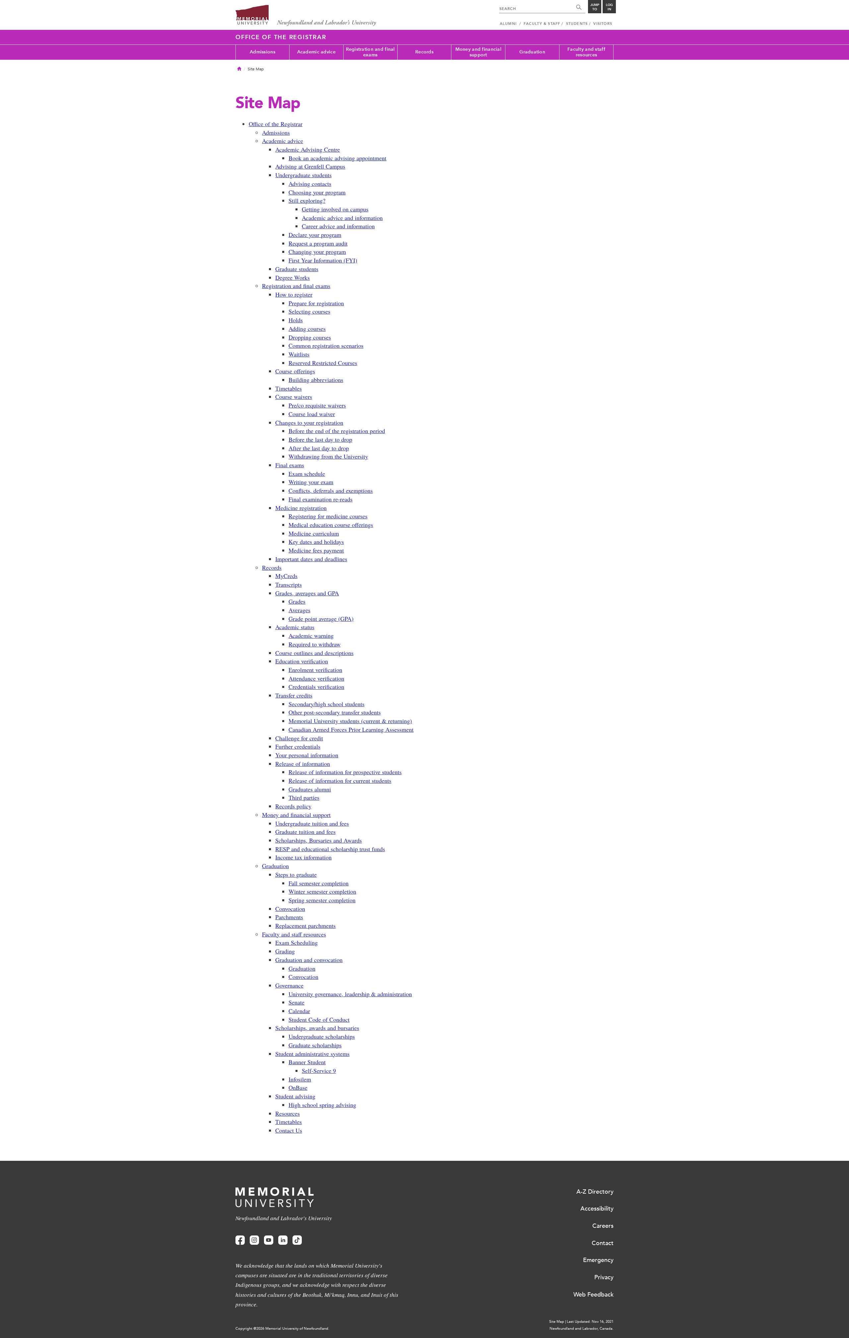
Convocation (290, 909)
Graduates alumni (310, 789)
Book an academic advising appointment (337, 158)
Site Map (556, 1321)
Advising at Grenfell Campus (310, 166)
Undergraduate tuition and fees (312, 823)
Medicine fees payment (316, 550)
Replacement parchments (305, 925)
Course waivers (293, 397)
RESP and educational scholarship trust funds (330, 849)
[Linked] (283, 1240)
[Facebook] (240, 1240)
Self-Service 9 (319, 1071)
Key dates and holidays (316, 542)
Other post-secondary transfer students (335, 712)
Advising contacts (310, 183)
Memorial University (305, 16)
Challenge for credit (299, 738)
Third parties (304, 797)
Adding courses (307, 329)
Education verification (301, 661)
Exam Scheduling (296, 942)
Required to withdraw (315, 644)
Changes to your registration (309, 422)
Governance (289, 985)
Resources (287, 1113)
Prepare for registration (316, 303)
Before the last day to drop (320, 439)
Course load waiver (312, 414)
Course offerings (295, 371)
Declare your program (315, 235)
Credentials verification (316, 687)
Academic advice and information (342, 218)
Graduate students (296, 269)
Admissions (262, 52)
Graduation (532, 52)
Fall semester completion (319, 883)
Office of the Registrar (280, 37)
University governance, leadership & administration (350, 994)
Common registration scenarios (326, 345)
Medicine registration (301, 508)
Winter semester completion (322, 891)
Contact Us (288, 1130)
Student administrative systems (312, 1054)
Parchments (289, 917)
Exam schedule (307, 474)
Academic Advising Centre (307, 149)
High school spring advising (322, 1105)
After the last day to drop (319, 448)
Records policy (293, 806)
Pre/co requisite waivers (317, 405)
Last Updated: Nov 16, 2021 (590, 1321)
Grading (285, 951)
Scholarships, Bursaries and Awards (318, 840)
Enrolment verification (315, 670)
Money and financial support (478, 52)
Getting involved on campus (335, 209)
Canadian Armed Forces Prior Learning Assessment (351, 729)
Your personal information (306, 755)
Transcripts (288, 584)
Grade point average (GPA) (321, 619)
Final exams (289, 465)
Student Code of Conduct (319, 1019)
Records (424, 52)
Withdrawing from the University (328, 456)
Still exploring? (307, 200)
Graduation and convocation (309, 960)
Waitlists (299, 354)
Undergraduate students (303, 175)
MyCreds (286, 576)
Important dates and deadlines (311, 559)
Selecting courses (309, 311)
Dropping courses (310, 337)
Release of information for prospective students (345, 772)
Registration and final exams (370, 52)
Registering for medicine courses (328, 516)
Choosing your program (317, 192)
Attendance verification (316, 678)
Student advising (295, 1096)
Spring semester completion (322, 900)
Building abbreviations (316, 380)
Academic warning (311, 635)
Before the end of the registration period (337, 431)
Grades (297, 601)
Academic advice (316, 52)
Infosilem (300, 1079)
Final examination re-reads (321, 499)
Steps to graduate (296, 874)
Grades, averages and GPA (307, 593)
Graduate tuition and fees (305, 832)
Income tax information (303, 857)
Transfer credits (293, 695)
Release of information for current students (340, 780)
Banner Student (307, 1062)
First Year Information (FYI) (323, 260)
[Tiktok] (297, 1240)
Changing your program (317, 252)
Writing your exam (311, 482)
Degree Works (292, 277)
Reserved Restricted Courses (323, 363)
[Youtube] (268, 1240)
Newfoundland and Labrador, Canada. (582, 1328)
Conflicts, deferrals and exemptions (331, 490)
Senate (296, 1002)
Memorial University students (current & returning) (350, 721)
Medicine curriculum (314, 533)
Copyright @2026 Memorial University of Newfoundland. (282, 1328)
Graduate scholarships (315, 1045)
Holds (296, 320)
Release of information (302, 764)
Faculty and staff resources (586, 52)
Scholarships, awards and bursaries (317, 1028)
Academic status (294, 627)
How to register (293, 294)
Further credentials (297, 746)
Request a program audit (318, 243)
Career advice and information (338, 226)
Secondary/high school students (326, 704)
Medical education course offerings (331, 525)
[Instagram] (254, 1240)
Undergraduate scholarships (322, 1036)
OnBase (298, 1087)
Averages (299, 610)
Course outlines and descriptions (314, 653)
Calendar (299, 1011)
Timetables (288, 388)
